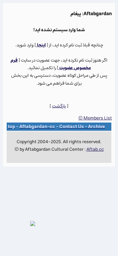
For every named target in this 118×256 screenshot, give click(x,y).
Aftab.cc (95, 149)
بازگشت (59, 106)
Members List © (95, 118)
